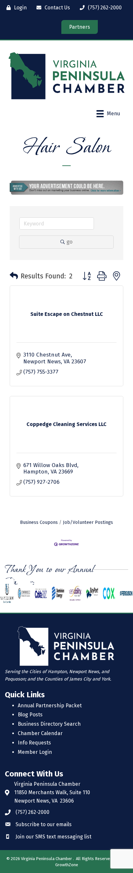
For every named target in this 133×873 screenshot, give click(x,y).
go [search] (69, 241)
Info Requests (34, 743)
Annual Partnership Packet (50, 705)
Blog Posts (30, 715)
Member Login (35, 752)
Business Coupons (39, 522)
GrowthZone (66, 864)
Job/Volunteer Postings (88, 522)
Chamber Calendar (40, 733)
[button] (14, 276)
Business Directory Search (49, 724)
